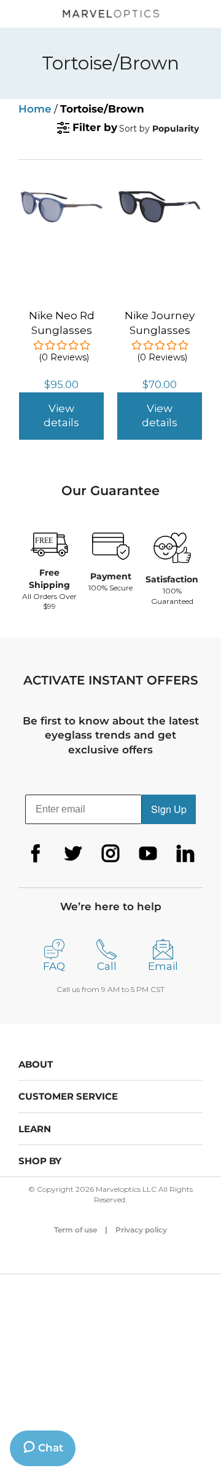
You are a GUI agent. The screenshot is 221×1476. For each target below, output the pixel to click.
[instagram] (110, 854)
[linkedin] (185, 854)
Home (35, 109)
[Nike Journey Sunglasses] (159, 192)
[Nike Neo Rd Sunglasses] (61, 192)
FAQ (54, 966)
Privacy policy (141, 1229)
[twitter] (73, 854)
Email (163, 966)
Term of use (75, 1229)
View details (61, 415)
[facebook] (36, 854)
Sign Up (169, 809)
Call (107, 966)
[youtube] (148, 854)
